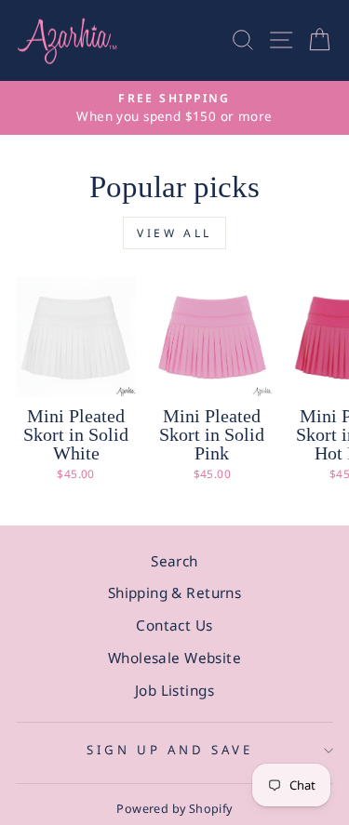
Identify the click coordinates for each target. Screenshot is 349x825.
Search (174, 561)
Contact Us (174, 625)
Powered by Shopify (174, 809)
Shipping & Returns (174, 592)
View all (174, 233)
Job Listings (174, 690)
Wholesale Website (174, 657)
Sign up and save (170, 749)
